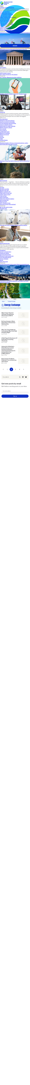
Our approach (4, 119)
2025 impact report (5, 73)
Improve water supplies (6, 23)
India (1, 138)
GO (15, 299)
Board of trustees (5, 133)
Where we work (4, 134)
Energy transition (5, 11)
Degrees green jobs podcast (8, 204)
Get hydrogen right (5, 16)
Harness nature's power (6, 24)
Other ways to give (5, 194)
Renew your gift (4, 190)
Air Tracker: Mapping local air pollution (10, 77)
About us (2, 112)
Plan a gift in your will (6, 193)
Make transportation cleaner (8, 17)
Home (3, 301)
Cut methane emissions (6, 14)
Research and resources (6, 256)
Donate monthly (4, 189)
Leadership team (4, 131)
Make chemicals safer (6, 28)
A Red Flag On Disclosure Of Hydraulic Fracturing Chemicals (9, 339)
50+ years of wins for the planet (8, 74)
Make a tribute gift (5, 192)
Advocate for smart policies (7, 126)
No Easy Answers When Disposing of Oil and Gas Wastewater (8, 323)
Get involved (3, 180)
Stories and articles (5, 254)
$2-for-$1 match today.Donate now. (6, 208)
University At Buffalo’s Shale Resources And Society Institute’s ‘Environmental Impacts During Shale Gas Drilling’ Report (8, 350)
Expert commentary (5, 252)
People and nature (5, 18)
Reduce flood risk (5, 25)
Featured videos (4, 253)
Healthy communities (6, 27)
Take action (3, 196)
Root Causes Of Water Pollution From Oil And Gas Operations (8, 360)
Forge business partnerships (8, 123)
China (1, 136)
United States (4, 140)
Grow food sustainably (6, 20)
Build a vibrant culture (6, 127)
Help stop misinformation (7, 199)
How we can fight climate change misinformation (13, 225)
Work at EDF (3, 201)
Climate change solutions (7, 7)
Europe (2, 137)
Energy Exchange (11, 301)
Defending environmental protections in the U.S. (13, 49)
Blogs (1, 260)
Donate (15, 45)
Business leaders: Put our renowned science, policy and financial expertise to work (14, 143)
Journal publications (5, 257)
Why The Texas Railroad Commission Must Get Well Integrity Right (9, 331)
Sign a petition (4, 197)
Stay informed (4, 261)
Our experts (3, 130)
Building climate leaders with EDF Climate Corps (13, 94)
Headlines (3, 250)
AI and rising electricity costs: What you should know (14, 264)
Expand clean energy (6, 13)
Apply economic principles (7, 122)
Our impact (3, 67)
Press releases (4, 259)
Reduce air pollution (5, 30)
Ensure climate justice (6, 124)
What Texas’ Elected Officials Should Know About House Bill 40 (7, 314)
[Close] (29, 1)
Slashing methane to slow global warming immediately (15, 32)
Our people (3, 129)
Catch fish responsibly (6, 21)
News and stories (5, 243)
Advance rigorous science (7, 120)
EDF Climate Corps (5, 203)
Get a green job (4, 200)
